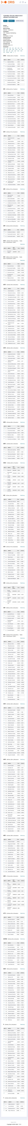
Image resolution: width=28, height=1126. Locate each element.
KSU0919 (14, 483)
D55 (10, 49)
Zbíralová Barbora (12, 1009)
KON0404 (14, 591)
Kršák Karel (10, 854)
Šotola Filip (10, 540)
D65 (13, 49)
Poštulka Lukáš (10, 618)
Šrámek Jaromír (11, 675)
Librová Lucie (10, 305)
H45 (15, 51)
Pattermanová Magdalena (11, 182)
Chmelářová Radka (12, 297)
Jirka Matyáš (10, 623)
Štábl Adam (8, 594)
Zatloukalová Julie (12, 154)
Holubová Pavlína (12, 994)
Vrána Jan (10, 812)
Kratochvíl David (11, 975)
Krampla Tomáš (11, 822)
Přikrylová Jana (11, 172)
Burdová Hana (11, 116)
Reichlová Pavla (11, 103)
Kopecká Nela (11, 168)
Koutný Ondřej (8, 480)
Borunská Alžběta (11, 66)
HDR (11, 52)
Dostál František (10, 616)
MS (6, 1110)
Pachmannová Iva (12, 108)
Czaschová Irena (11, 430)
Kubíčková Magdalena (10, 69)
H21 (9, 51)
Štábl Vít (9, 470)
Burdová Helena (11, 152)
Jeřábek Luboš (11, 791)
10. (6, 114)
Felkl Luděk (10, 865)
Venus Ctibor (10, 1061)
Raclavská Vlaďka (11, 268)
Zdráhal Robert (11, 841)
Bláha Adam (10, 572)
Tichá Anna (10, 960)
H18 (7, 51)
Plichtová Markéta (12, 949)
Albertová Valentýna (10, 1090)
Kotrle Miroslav (11, 804)
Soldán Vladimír (11, 774)
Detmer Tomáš (11, 1065)
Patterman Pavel (11, 733)
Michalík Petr (10, 795)
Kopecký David (11, 671)
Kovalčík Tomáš (11, 658)
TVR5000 (15, 894)
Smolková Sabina (11, 232)
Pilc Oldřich (9, 884)
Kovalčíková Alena (12, 97)
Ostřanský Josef (11, 921)
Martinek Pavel (11, 742)
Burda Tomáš (11, 731)
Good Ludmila (11, 301)
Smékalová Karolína (12, 203)
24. (6, 341)
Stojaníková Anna (12, 1005)
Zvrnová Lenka (11, 979)
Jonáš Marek (10, 1044)
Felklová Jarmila (11, 409)
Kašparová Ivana (11, 354)
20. (6, 181)
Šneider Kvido (11, 514)
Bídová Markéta (11, 198)
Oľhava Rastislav (12, 652)
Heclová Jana (11, 1063)
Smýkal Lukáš (9, 487)
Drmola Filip (10, 697)
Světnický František (12, 661)
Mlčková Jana (11, 394)
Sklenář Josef (11, 780)
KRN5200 (15, 908)
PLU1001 (14, 476)
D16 (13, 48)
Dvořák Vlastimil (11, 928)
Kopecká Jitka (11, 326)
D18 (15, 48)
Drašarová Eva (11, 1108)
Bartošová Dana (11, 1053)
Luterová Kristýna (11, 1067)
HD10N (7, 52)
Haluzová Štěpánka (12, 221)
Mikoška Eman (11, 789)
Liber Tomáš (10, 985)
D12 (7, 48)
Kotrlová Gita (11, 405)
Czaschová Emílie (11, 280)
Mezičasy (22, 55)
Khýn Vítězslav (11, 1110)
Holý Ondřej (10, 740)
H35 (12, 51)
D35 (4, 49)
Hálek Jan (10, 716)
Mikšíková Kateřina (12, 1032)
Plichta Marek (11, 998)
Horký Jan (10, 663)
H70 (4, 52)
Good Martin (11, 1106)
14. (6, 123)
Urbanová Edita (11, 415)
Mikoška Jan (11, 535)
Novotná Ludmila (11, 456)
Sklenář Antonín (9, 901)
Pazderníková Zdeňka (11, 161)
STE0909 (15, 473)
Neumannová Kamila (11, 387)
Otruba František (11, 555)
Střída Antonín (11, 951)
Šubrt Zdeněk (10, 934)
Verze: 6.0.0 (13, 1122)
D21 (21, 48)
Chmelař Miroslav (12, 850)
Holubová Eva (11, 990)
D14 (10, 48)
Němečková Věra (11, 310)
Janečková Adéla (11, 212)
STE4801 (14, 901)
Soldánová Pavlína (11, 82)
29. (6, 417)
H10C (16, 49)
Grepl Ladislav (11, 770)
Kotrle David (10, 988)
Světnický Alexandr (12, 820)
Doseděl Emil (10, 852)
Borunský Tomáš (11, 710)
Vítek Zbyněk (10, 784)
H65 (21, 51)
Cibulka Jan (10, 1079)
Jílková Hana (11, 308)
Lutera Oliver (8, 476)
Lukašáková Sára (11, 200)
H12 (19, 49)
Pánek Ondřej (11, 525)
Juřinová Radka (11, 339)
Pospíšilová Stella (12, 147)
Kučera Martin (11, 1051)
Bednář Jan (10, 869)
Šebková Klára (10, 278)
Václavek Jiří (10, 806)
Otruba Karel (10, 665)
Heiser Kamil (10, 828)
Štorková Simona (11, 400)
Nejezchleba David (12, 1071)
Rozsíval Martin (11, 947)
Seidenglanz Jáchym (10, 621)
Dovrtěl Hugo (11, 1007)
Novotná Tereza (9, 252)
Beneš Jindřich (9, 591)
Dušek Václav (11, 729)
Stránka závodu (19, 20)
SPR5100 (14, 884)
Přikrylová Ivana (11, 177)
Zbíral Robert (11, 750)
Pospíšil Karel (9, 894)
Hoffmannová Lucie (12, 1081)
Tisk (5, 20)
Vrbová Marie (10, 125)
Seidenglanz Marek (12, 1035)
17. (6, 174)
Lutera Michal (11, 1049)
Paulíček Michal (11, 699)
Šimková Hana (11, 407)
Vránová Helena (11, 337)
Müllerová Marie (11, 164)
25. (6, 343)
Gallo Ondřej (11, 505)
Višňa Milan (10, 846)
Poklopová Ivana (11, 366)
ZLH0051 (15, 251)
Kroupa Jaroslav (11, 932)
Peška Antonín (11, 1104)
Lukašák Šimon (10, 614)
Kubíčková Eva (11, 328)
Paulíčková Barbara (12, 312)
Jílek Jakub (10, 656)
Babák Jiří (10, 930)
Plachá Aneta (11, 166)
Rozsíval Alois (11, 867)
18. (6, 177)
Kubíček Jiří (10, 767)
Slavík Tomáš (11, 778)
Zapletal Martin (11, 690)
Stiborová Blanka (11, 996)
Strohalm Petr (11, 737)
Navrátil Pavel (11, 510)
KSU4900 (15, 887)
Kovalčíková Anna (11, 208)
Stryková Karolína (12, 174)
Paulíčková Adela (11, 73)
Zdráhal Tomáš (11, 667)
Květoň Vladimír (11, 826)
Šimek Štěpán (10, 628)
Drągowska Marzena (12, 432)
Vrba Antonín (10, 945)
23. (6, 339)
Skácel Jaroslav (9, 891)
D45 (7, 49)
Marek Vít (10, 538)
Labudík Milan (11, 863)
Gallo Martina (11, 290)
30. (6, 828)
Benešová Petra (11, 330)
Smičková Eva (11, 378)
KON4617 (15, 891)
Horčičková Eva (11, 295)
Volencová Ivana (11, 452)
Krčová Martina (11, 316)
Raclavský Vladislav (10, 815)
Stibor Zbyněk (11, 725)
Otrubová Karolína (12, 112)
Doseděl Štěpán (10, 630)
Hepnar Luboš (11, 714)
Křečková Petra (11, 356)
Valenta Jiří (10, 856)
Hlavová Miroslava (12, 364)
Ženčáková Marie (11, 402)
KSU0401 (14, 594)
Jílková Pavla (10, 95)
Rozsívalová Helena (12, 390)
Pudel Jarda (10, 678)
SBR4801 (14, 898)
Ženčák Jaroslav (11, 720)
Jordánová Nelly (11, 64)
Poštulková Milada (12, 413)
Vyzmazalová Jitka (12, 1087)
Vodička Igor (10, 553)
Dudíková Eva (10, 437)
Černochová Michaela (10, 196)
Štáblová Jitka (11, 434)
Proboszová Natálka (10, 1076)
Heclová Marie (11, 217)
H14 (22, 49)
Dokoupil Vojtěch (11, 787)
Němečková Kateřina (10, 205)
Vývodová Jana (10, 272)
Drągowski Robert (11, 843)
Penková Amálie (11, 981)
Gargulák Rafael (11, 1015)
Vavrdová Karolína (12, 118)
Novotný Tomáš (11, 680)
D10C (4, 48)
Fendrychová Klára (12, 123)
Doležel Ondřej (11, 648)
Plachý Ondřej (11, 523)
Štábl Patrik (10, 557)
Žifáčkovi (10, 1020)
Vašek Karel (10, 1085)
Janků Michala (11, 964)
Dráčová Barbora (11, 156)
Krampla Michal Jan (9, 602)
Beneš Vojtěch (11, 1030)
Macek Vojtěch (11, 518)
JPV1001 (14, 480)
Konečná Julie (11, 158)
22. (6, 337)
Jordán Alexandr (11, 561)
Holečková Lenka (11, 398)
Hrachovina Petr (11, 983)
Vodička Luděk (11, 797)
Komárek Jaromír (9, 887)
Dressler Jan (10, 688)
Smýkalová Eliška (11, 184)
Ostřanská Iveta (11, 358)
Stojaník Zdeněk (9, 483)
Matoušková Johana (12, 101)
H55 (18, 51)
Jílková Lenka (11, 145)
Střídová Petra (11, 1069)
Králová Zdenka (11, 392)
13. (6, 121)
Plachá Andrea (11, 320)
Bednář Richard (11, 1017)
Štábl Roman (10, 727)
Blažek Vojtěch (11, 1013)
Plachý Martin (11, 808)
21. (6, 184)
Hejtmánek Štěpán (12, 578)
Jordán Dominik (9, 490)
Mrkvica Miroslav (11, 923)
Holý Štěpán (10, 527)
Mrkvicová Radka (11, 1039)
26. (6, 411)
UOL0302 (14, 602)
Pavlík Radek (10, 765)
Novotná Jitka (11, 411)
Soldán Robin (11, 567)
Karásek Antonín (11, 570)
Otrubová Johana (11, 293)
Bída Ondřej (10, 1000)
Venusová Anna (11, 179)
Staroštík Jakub (11, 958)
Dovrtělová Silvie (11, 1073)
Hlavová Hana (10, 266)
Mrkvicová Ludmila (12, 449)
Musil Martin (10, 695)
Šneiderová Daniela (12, 215)
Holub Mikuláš (11, 576)
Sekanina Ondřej (11, 520)
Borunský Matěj (11, 563)
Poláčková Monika (12, 318)
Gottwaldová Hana (12, 332)
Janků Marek (11, 712)
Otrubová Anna (11, 143)
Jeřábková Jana (11, 1055)
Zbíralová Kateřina (11, 84)
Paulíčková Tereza (12, 99)
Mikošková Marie (11, 150)
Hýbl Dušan (10, 824)
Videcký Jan (10, 693)
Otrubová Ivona (11, 299)
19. (6, 179)
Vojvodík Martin (11, 735)
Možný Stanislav (11, 748)
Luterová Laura (10, 80)
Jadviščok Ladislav (12, 752)
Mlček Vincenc (11, 531)
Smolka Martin (11, 718)
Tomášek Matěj (11, 992)
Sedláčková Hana (12, 396)
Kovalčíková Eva (11, 303)
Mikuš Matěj (10, 516)
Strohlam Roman (9, 908)
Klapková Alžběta (11, 106)
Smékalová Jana (11, 343)
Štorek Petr (10, 793)
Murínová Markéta (12, 219)
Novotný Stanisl (11, 919)
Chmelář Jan (11, 746)
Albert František (11, 858)
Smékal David (11, 723)
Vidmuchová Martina (10, 361)
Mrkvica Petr (10, 650)
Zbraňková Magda (12, 368)
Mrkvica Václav (11, 508)
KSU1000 (15, 490)
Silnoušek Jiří (11, 802)
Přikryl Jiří (10, 799)
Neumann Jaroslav (12, 776)
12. (6, 118)
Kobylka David (11, 574)
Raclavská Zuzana (12, 234)
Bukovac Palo (11, 643)
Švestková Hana (11, 1046)
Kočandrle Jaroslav (12, 1037)
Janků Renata (11, 382)
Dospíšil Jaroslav (11, 926)
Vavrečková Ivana (12, 380)
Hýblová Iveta (11, 417)
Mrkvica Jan (10, 953)
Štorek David (10, 626)
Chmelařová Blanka (10, 1042)
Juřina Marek (11, 542)
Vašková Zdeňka (11, 458)
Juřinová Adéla (11, 1093)
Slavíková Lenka (11, 376)
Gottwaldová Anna (12, 955)
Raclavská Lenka (11, 236)
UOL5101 (14, 904)
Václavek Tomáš (11, 669)
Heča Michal (11, 512)
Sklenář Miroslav (11, 848)
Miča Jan (10, 533)
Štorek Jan (10, 565)
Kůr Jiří (9, 684)
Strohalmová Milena (12, 439)
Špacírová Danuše (11, 428)
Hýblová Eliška (10, 62)
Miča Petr (10, 744)
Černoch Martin (11, 559)
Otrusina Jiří (10, 654)
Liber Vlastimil (11, 810)
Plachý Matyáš (11, 962)
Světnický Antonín (12, 501)
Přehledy (11, 20)
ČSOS (20, 1124)
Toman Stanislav (9, 898)
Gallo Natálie (11, 141)
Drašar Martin (11, 1083)
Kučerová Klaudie (11, 127)
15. (6, 125)
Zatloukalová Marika (11, 1058)
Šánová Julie (10, 210)
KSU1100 (14, 470)
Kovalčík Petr (11, 503)
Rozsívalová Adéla (12, 121)
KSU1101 (14, 486)
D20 (18, 48)
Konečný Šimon (11, 1002)
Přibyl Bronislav (11, 646)
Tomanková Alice (11, 71)
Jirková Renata (11, 373)
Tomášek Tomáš (11, 686)
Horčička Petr (11, 831)
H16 (4, 51)
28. (6, 415)
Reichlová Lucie (11, 110)
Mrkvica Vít (10, 977)
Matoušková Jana (12, 314)
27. (6, 413)
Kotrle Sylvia (10, 170)
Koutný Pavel (10, 782)
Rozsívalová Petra (12, 334)
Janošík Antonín (11, 871)
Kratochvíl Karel (11, 772)
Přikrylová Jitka (11, 341)
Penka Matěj (10, 529)
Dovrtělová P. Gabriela (10, 275)
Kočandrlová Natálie (11, 78)
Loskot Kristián (11, 1011)
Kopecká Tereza (10, 76)
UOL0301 (14, 598)
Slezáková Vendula (12, 114)
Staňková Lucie (10, 270)
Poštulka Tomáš (11, 682)
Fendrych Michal (11, 673)
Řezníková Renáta (12, 454)
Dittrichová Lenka (11, 384)
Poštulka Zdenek (11, 818)
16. (6, 127)
